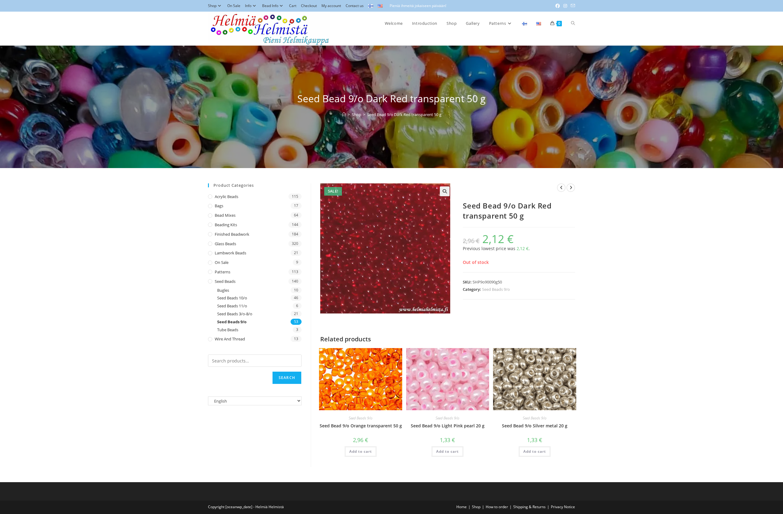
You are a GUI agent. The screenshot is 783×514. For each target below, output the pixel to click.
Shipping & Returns (529, 506)
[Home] (344, 114)
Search (287, 377)
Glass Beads (225, 243)
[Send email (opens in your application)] (572, 6)
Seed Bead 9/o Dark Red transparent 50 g (404, 114)
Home (461, 506)
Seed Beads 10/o (232, 298)
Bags (219, 205)
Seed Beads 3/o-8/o (234, 314)
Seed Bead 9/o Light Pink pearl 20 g (447, 426)
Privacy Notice (563, 506)
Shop (212, 5)
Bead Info (270, 5)
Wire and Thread (230, 339)
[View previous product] (561, 187)
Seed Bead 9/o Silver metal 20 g (534, 426)
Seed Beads (225, 281)
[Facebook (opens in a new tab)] (558, 6)
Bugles (223, 290)
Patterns (222, 272)
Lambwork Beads (230, 253)
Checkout (309, 5)
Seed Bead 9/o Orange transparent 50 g (361, 426)
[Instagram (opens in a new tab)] (565, 6)
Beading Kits (226, 224)
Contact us (355, 5)
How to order (497, 506)
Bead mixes (225, 215)
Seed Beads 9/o (496, 289)
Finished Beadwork (232, 234)
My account (331, 5)
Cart (292, 5)
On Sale (233, 5)
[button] (445, 191)
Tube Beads (227, 329)
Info (248, 5)
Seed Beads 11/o (232, 306)
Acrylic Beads (226, 196)
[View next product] (570, 187)
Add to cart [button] (360, 451)
